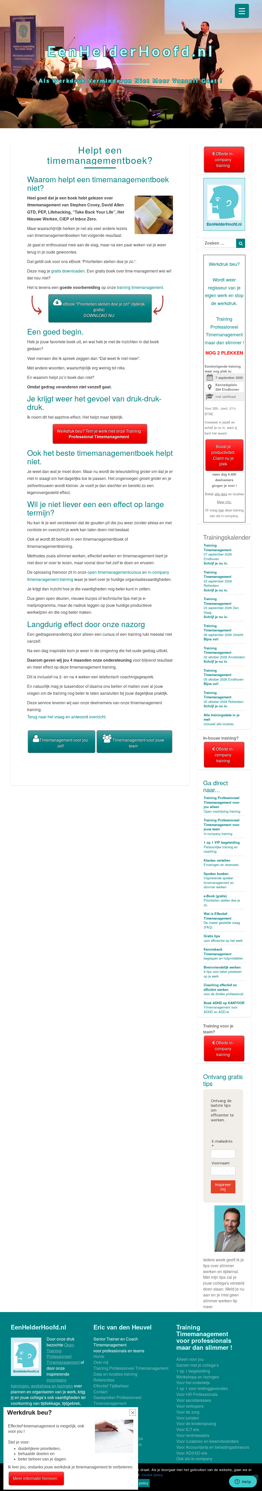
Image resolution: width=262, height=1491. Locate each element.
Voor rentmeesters (192, 1435)
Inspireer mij (223, 1187)
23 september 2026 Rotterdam (218, 581)
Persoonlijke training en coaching (222, 847)
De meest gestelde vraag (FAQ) (222, 920)
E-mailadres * (222, 1144)
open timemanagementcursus (115, 572)
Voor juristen (187, 1418)
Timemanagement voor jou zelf (63, 743)
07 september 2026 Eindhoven (218, 554)
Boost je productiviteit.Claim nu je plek (223, 455)
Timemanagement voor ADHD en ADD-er (224, 1007)
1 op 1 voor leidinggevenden (202, 1388)
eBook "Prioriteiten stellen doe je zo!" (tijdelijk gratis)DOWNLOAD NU (103, 309)
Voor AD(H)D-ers (191, 1453)
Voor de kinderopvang (196, 1423)
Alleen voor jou (190, 1359)
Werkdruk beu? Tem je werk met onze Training (99, 434)
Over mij (100, 1362)
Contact (100, 1392)
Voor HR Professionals (197, 1394)
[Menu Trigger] (242, 11)
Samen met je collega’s (197, 1365)
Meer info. (224, 501)
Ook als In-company (194, 1459)
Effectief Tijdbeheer (111, 1386)
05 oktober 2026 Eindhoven (224, 677)
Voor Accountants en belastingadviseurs (212, 1447)
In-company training (221, 827)
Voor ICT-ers (187, 1429)
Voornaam (221, 1163)
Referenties (103, 1380)
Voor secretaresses (193, 1400)
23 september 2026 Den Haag (221, 608)
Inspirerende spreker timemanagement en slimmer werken (219, 880)
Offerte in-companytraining (224, 159)
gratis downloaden (68, 271)
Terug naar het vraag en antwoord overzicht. (66, 717)
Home (98, 1356)
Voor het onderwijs (193, 1382)
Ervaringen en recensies (221, 862)
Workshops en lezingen (197, 1377)
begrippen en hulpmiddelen (223, 954)
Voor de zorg (187, 1412)
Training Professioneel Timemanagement (130, 1368)
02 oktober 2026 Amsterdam (224, 655)
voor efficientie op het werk (223, 938)
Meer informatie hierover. (35, 1478)
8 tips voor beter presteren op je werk (223, 972)
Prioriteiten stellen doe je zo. (222, 900)
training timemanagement (140, 287)
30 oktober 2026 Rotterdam (224, 699)
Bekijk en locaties (224, 493)
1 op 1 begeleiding (193, 1371)
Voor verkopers (190, 1406)
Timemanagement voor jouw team (137, 743)
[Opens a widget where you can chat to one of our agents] (243, 1482)
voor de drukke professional (223, 989)
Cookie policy (152, 1475)
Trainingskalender (226, 536)
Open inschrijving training (222, 804)
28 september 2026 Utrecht (223, 632)
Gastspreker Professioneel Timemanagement (117, 1400)
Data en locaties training (115, 1374)
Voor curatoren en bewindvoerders (207, 1441)
